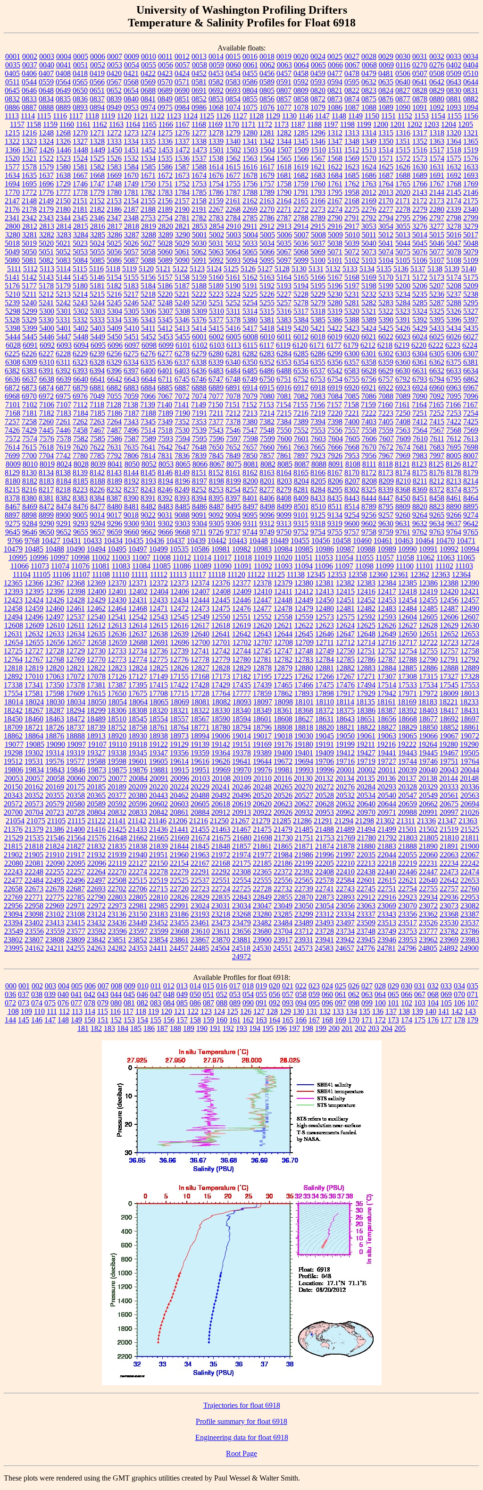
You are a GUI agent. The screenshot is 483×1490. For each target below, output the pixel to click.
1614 (216, 167)
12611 (76, 625)
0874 (351, 99)
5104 (385, 260)
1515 (402, 150)
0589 (267, 82)
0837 (97, 99)
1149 (355, 116)
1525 (97, 158)
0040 (46, 65)
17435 (241, 685)
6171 (317, 345)
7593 (165, 439)
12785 (345, 659)
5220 (165, 294)
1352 (419, 141)
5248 (165, 303)
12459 (34, 608)
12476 (241, 608)
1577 (12, 167)
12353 (336, 574)
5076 (419, 252)
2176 (12, 209)
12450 (324, 600)
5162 (250, 277)
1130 (289, 116)
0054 (131, 65)
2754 (165, 218)
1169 (215, 124)
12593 (386, 617)
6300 (351, 354)
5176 (12, 286)
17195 (262, 676)
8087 (301, 464)
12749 (324, 651)
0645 (12, 90)
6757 (385, 379)
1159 (50, 124)
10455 (300, 540)
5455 (182, 337)
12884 (386, 668)
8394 (199, 498)
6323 (80, 362)
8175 (419, 473)
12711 (325, 642)
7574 (29, 439)
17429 (220, 685)
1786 (216, 192)
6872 (12, 388)
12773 (117, 659)
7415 (436, 422)
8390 (131, 498)
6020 (351, 337)
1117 (76, 116)
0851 (182, 99)
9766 (15, 540)
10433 (92, 540)
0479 (368, 73)
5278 (300, 303)
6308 (12, 362)
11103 (464, 566)
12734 (137, 651)
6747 (216, 379)
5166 (317, 277)
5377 (216, 320)
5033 (250, 243)
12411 (283, 591)
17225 (283, 676)
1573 (419, 158)
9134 (334, 515)
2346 (97, 218)
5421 (317, 328)
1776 (46, 192)
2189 (165, 209)
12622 (303, 625)
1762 (351, 184)
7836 (182, 456)
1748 (114, 184)
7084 (334, 396)
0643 (453, 82)
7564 (419, 430)
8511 (335, 506)
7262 (80, 422)
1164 (132, 124)
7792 (114, 456)
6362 (436, 362)
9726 (216, 532)
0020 (300, 56)
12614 (137, 625)
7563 (402, 430)
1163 (116, 124)
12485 (428, 608)
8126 (453, 464)
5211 (29, 294)
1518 (453, 150)
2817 (114, 226)
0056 (165, 65)
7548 (267, 430)
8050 (132, 464)
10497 (137, 549)
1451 (131, 150)
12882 (345, 668)
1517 (436, 150)
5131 (316, 269)
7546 (233, 430)
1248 (46, 133)
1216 (29, 133)
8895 (470, 506)
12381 (324, 583)
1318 (436, 133)
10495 (117, 549)
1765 (402, 184)
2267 (216, 209)
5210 (12, 294)
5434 (453, 328)
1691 (436, 175)
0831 (470, 90)
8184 (63, 481)
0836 (80, 99)
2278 (402, 209)
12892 (13, 676)
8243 (148, 490)
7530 (182, 430)
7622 (97, 447)
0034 (470, 56)
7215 (283, 413)
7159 (368, 405)
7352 (182, 422)
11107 (81, 574)
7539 (199, 430)
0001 (12, 56)
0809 (300, 90)
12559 (303, 617)
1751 (165, 184)
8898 (29, 515)
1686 (368, 175)
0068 (369, 65)
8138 (63, 473)
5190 (233, 286)
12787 (386, 659)
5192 (267, 286)
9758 (368, 532)
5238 (470, 294)
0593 (317, 82)
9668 (182, 532)
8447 (385, 498)
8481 (131, 506)
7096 (470, 396)
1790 (283, 192)
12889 (469, 668)
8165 (300, 473)
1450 (114, 150)
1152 (405, 116)
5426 (402, 328)
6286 (317, 354)
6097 (132, 345)
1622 (334, 167)
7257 (12, 422)
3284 (80, 235)
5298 (12, 311)
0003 (46, 56)
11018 (242, 557)
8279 (283, 490)
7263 (97, 422)
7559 (385, 430)
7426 (12, 430)
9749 (267, 532)
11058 (405, 557)
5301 (63, 311)
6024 (419, 337)
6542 (334, 371)
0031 (419, 56)
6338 (199, 362)
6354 (300, 362)
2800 (12, 226)
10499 (158, 549)
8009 (13, 464)
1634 (12, 175)
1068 (216, 107)
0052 (97, 65)
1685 (351, 175)
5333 (97, 320)
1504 (267, 150)
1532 (131, 158)
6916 (283, 388)
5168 (351, 277)
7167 (470, 405)
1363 (436, 141)
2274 (334, 209)
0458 (300, 73)
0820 (317, 90)
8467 (12, 506)
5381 (267, 320)
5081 (29, 260)
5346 (182, 320)
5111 (14, 269)
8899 (46, 515)
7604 (335, 439)
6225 (12, 354)
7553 (317, 430)
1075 (250, 107)
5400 (46, 328)
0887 (29, 107)
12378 (262, 583)
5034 (267, 243)
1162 (99, 124)
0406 (29, 73)
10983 (262, 549)
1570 (368, 158)
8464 (470, 498)
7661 (283, 447)
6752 (300, 379)
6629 (385, 371)
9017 (114, 515)
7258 (29, 422)
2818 (131, 226)
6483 (216, 371)
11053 (324, 557)
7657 (250, 447)
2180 (63, 209)
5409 (114, 328)
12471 (158, 608)
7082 (300, 396)
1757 (267, 184)
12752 (386, 651)
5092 (216, 260)
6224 (469, 345)
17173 (220, 676)
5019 (29, 243)
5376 (199, 320)
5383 (283, 320)
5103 (368, 260)
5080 (12, 260)
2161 (233, 201)
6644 (148, 379)
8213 (453, 481)
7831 (165, 456)
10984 (283, 549)
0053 (114, 65)
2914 (300, 226)
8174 (402, 473)
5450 (114, 337)
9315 (300, 523)
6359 (385, 362)
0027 (351, 56)
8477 (97, 506)
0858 (300, 99)
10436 (154, 540)
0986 (199, 107)
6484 (233, 371)
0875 (368, 99)
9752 (300, 532)
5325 (436, 311)
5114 (63, 269)
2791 (351, 218)
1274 (148, 133)
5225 (250, 294)
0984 (182, 107)
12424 (34, 600)
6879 (80, 388)
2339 (453, 209)
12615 (158, 625)
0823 (368, 90)
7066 (148, 396)
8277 (267, 490)
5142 (29, 277)
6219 (401, 345)
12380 (303, 583)
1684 (334, 175)
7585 (97, 439)
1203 (431, 124)
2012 (368, 192)
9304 (199, 523)
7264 (114, 422)
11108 (101, 574)
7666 (334, 447)
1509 (301, 150)
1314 (368, 133)
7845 (216, 456)
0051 (80, 65)
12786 (366, 659)
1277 (199, 133)
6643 (131, 379)
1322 (12, 141)
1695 (29, 184)
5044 (402, 243)
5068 (300, 252)
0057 (182, 65)
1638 (63, 175)
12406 (179, 591)
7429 (29, 430)
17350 (54, 685)
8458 (436, 498)
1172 (265, 124)
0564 (63, 82)
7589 (148, 439)
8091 (335, 464)
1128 (256, 116)
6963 (453, 388)
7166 (453, 405)
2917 (351, 226)
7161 (402, 405)
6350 (250, 362)
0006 (97, 56)
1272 (114, 133)
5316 (283, 311)
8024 (64, 464)
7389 (300, 422)
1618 (283, 167)
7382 (267, 422)
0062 (267, 65)
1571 (385, 158)
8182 (29, 481)
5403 (97, 328)
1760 (317, 184)
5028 (165, 243)
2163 (267, 201)
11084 (141, 566)
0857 (283, 99)
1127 (240, 116)
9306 (233, 523)
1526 (114, 158)
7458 (80, 430)
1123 (174, 116)
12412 (303, 591)
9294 (97, 523)
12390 (469, 583)
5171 (402, 277)
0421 (131, 73)
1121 (140, 116)
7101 (12, 405)
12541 (117, 617)
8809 (402, 506)
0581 (199, 82)
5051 (46, 252)
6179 (350, 345)
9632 (419, 523)
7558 (368, 430)
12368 (75, 583)
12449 (303, 600)
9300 (131, 523)
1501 (216, 150)
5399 (29, 328)
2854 (216, 226)
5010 (352, 235)
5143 (46, 277)
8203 (284, 481)
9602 (368, 523)
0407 (46, 73)
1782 (148, 192)
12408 (221, 591)
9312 (267, 523)
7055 (114, 396)
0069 (386, 65)
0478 (351, 73)
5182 (114, 286)
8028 (81, 464)
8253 (216, 490)
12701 (221, 642)
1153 (421, 116)
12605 (428, 617)
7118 (97, 405)
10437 (175, 540)
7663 (300, 447)
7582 (80, 439)
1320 (453, 133)
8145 (148, 473)
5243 (80, 303)
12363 (440, 574)
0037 (29, 65)
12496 (34, 617)
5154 (114, 277)
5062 (199, 252)
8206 (335, 481)
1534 (148, 158)
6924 (419, 388)
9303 (182, 523)
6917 (300, 388)
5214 (80, 294)
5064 (233, 252)
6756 (368, 379)
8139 (80, 473)
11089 (202, 566)
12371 (137, 583)
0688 (148, 90)
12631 (13, 634)
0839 (114, 99)
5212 (46, 294)
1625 (385, 167)
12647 (345, 634)
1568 (334, 158)
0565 (80, 82)
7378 (233, 422)
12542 (137, 617)
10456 (320, 540)
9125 (317, 515)
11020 (283, 557)
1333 (114, 141)
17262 (303, 676)
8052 (149, 464)
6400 (148, 371)
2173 (436, 201)
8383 (80, 498)
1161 (83, 124)
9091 (199, 515)
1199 (364, 124)
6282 (250, 354)
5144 (63, 277)
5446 (46, 337)
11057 (384, 557)
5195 (317, 286)
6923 (402, 388)
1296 (317, 133)
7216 (300, 413)
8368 (402, 490)
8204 (301, 481)
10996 (38, 557)
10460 (362, 540)
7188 (148, 413)
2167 (334, 201)
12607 (469, 617)
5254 (250, 303)
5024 (97, 243)
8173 (385, 473)
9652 (63, 532)
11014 (202, 557)
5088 (148, 260)
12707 (262, 642)
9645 (12, 532)
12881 (324, 668)
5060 (165, 252)
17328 (469, 676)
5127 (265, 269)
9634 (436, 523)
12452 (366, 600)
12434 (179, 600)
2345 (80, 218)
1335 (148, 141)
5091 (199, 260)
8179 (470, 473)
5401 (63, 328)
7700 (29, 456)
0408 (63, 73)
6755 (351, 379)
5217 (131, 294)
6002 (216, 337)
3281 (29, 235)
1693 (470, 175)
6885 (165, 388)
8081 (250, 464)
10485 (34, 549)
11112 (158, 574)
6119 (283, 345)
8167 (334, 473)
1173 (281, 124)
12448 (283, 600)
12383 (366, 583)
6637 (29, 379)
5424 (368, 328)
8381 (46, 498)
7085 (351, 396)
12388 (449, 583)
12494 (13, 617)
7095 (453, 396)
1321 (470, 133)
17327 (449, 676)
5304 (114, 311)
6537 (317, 371)
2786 (267, 218)
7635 (131, 447)
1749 (131, 184)
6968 (12, 396)
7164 (419, 405)
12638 (158, 634)
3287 (131, 235)
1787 (233, 192)
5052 (63, 252)
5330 (46, 320)
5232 (368, 294)
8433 (317, 498)
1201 (397, 124)
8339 (385, 490)
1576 (470, 158)
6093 (64, 345)
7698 (470, 447)
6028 (13, 345)
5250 (199, 303)
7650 (216, 447)
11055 (364, 557)
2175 (470, 201)
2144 (436, 192)
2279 (419, 209)
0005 (80, 56)
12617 (200, 625)
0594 (334, 82)
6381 (470, 362)
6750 (267, 379)
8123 (419, 464)
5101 (334, 260)
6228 (63, 354)
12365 (13, 583)
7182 (46, 413)
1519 (470, 150)
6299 (334, 354)
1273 (131, 133)
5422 (334, 328)
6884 (148, 388)
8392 (165, 498)
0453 (216, 73)
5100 (317, 260)
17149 (158, 676)
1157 (17, 124)
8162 (250, 473)
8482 (148, 506)
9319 (334, 523)
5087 (131, 260)
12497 (54, 617)
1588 (199, 167)
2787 (283, 218)
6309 (29, 362)
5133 (350, 269)
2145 (453, 192)
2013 (385, 192)
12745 (262, 651)
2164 (283, 201)
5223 (216, 294)
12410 (262, 591)
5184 (148, 286)
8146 (165, 473)
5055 (97, 252)
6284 (283, 354)
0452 (199, 73)
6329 (114, 362)
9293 (80, 523)
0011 (165, 56)
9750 (283, 532)
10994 (469, 549)
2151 (80, 201)
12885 (407, 668)
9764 (453, 532)
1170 (232, 124)
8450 (402, 498)
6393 (80, 371)
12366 (34, 583)
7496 (131, 430)
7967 (385, 456)
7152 (249, 405)
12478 (283, 608)
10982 (241, 549)
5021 (63, 243)
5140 (468, 269)
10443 (237, 540)
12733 (117, 651)
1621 (317, 167)
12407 (200, 591)
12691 (159, 642)
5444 (12, 337)
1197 (331, 124)
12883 (366, 668)
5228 (300, 294)
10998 (80, 557)
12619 (241, 625)
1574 (436, 158)
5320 (351, 311)
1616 (250, 167)
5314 (250, 311)
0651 (97, 90)
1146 (306, 116)
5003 (233, 235)
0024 (317, 56)
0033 (453, 56)
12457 (469, 600)
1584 (131, 167)
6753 (317, 379)
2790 (334, 218)
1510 (318, 150)
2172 (419, 201)
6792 (402, 379)
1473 (199, 150)
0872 (317, 99)
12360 (378, 574)
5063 (216, 252)
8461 (453, 498)
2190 (182, 209)
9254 (351, 515)
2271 (283, 209)
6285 (300, 354)
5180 (80, 286)
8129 (12, 473)
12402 (138, 591)
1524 (80, 158)
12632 (34, 634)
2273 (317, 209)
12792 (469, 659)
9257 (385, 515)
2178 (29, 209)
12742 (220, 651)
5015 (436, 235)
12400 (96, 591)
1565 (283, 158)
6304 (419, 354)
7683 (436, 447)
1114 (28, 116)
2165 (300, 201)
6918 (317, 388)
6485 (250, 371)
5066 (267, 252)
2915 (317, 226)
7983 (419, 456)
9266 (453, 515)
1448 (80, 150)
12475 (220, 608)
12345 (316, 574)
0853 (216, 99)
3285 (97, 235)
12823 (117, 668)
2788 (300, 218)
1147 (322, 116)
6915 (267, 388)
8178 (453, 473)
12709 (304, 642)
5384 (300, 320)
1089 (385, 107)
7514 (148, 430)
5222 (199, 294)
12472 (179, 608)
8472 (46, 506)
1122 (157, 116)
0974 (148, 107)
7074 (199, 396)
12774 (137, 659)
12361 (399, 574)
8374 (453, 490)
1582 (97, 167)
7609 (403, 439)
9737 (233, 532)
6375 (453, 362)
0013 (199, 56)
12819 (34, 668)
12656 (55, 642)
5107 (436, 260)
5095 (267, 260)
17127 (137, 676)
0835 (63, 99)
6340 (233, 362)
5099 (300, 260)
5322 (385, 311)
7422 (453, 422)
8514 (351, 506)
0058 (199, 65)
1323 (29, 141)
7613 (470, 439)
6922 (385, 388)
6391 (46, 371)
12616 (179, 625)
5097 (283, 260)
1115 (44, 116)
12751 (366, 651)
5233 (385, 294)
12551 (241, 617)
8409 (300, 498)
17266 (324, 676)
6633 (453, 371)
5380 (250, 320)
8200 (250, 481)
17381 (96, 685)
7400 (351, 422)
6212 (367, 345)
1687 (385, 175)
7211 (216, 413)
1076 (267, 107)
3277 (436, 226)
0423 (165, 73)
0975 (165, 107)
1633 (470, 167)
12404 (159, 591)
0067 (352, 65)
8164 (283, 473)
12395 (34, 591)
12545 (179, 617)
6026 (453, 337)
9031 (165, 515)
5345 (165, 320)
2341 (12, 218)
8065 (183, 464)
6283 (267, 354)
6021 (368, 337)
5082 (46, 260)
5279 (317, 303)
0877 (402, 99)
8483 (165, 506)
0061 (250, 65)
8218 (63, 490)
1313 (351, 133)
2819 (148, 226)
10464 (424, 540)
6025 (436, 337)
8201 (267, 481)
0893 (80, 107)
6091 (30, 345)
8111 (369, 464)
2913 (283, 226)
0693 (233, 90)
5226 (267, 294)
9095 (250, 515)
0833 (29, 99)
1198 (347, 124)
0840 (131, 99)
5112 (30, 269)
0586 (250, 82)
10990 (407, 549)
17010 (34, 676)
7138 (130, 405)
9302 (165, 523)
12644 (283, 634)
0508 (436, 73)
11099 (384, 566)
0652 (114, 90)
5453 (165, 337)
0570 (165, 82)
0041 (63, 65)
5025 (114, 243)
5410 (131, 328)
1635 (29, 175)
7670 (368, 447)
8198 (216, 481)
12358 (357, 574)
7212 (233, 413)
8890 (453, 506)
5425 (385, 328)
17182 (241, 676)
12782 (283, 659)
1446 (63, 150)
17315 (428, 676)
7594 (182, 439)
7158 (351, 405)
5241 (46, 303)
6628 (368, 371)
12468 (137, 608)
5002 (216, 235)
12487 (449, 608)
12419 (428, 591)
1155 (454, 116)
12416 (366, 591)
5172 (419, 277)
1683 (317, 175)
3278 (453, 226)
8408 (283, 498)
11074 (60, 566)
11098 (364, 566)
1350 (385, 141)
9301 (148, 523)
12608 (13, 625)
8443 (351, 498)
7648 (199, 447)
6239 (97, 354)
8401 (250, 498)
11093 (283, 566)
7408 (402, 422)
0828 (419, 90)
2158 (199, 201)
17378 (75, 685)
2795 (402, 218)
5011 (369, 235)
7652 (233, 447)
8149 (182, 473)
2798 (453, 218)
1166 (165, 124)
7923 (317, 456)
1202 (414, 124)
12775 (158, 659)
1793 (317, 192)
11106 (61, 574)
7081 (283, 396)
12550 (220, 617)
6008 (250, 337)
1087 (351, 107)
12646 (324, 634)
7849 (233, 456)
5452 (148, 337)
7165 (436, 405)
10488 (54, 549)
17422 (179, 685)
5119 (129, 269)
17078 (96, 676)
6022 (385, 337)
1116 (60, 116)
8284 (317, 490)
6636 (12, 379)
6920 (351, 388)
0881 (453, 99)
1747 (97, 184)
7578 (63, 439)
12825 (158, 668)
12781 (262, 659)
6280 (216, 354)
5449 (97, 337)
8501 (301, 506)
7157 (334, 405)
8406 (267, 498)
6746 (199, 379)
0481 (385, 73)
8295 (334, 490)
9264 (419, 515)
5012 (385, 235)
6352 (267, 362)
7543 (216, 430)
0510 (470, 73)
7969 (402, 456)
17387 (117, 685)
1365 (470, 141)
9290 (46, 523)
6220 (418, 345)
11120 (236, 574)
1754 (216, 184)
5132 (333, 269)
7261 (63, 422)
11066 (19, 566)
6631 (419, 371)
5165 (300, 277)
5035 (283, 243)
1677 (233, 175)
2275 (351, 209)
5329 (29, 320)
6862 (470, 379)
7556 (334, 430)
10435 (134, 540)
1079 (317, 107)
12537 (75, 617)
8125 (436, 464)
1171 (248, 124)
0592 (300, 82)
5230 (334, 294)
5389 (368, 320)
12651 (428, 634)
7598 (250, 439)
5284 (402, 303)
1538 (216, 158)
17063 (54, 676)
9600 (351, 523)
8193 (148, 481)
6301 (368, 354)
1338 (199, 141)
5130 (299, 269)
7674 (402, 447)
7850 (250, 456)
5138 (434, 269)
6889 (216, 388)
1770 (12, 192)
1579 (46, 167)
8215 (12, 490)
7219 (317, 413)
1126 (223, 116)
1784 (182, 192)
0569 (148, 82)
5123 (197, 269)
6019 (334, 337)
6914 (250, 388)
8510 (318, 506)
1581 (80, 167)
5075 (402, 252)
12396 (55, 591)
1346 (317, 141)
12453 (386, 600)
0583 (233, 82)
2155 (148, 201)
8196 (182, 481)
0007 (114, 56)
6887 (182, 388)
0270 (419, 65)
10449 (279, 540)
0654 (131, 90)
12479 (303, 608)
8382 (63, 498)
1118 (92, 116)
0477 (334, 73)
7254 (470, 413)
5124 (214, 269)
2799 (470, 218)
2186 (114, 209)
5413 (182, 328)
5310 (216, 311)
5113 (47, 269)
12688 (138, 642)
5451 (131, 337)
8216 (29, 490)
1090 (402, 107)
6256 (114, 354)
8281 (300, 490)
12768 (54, 659)
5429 (419, 328)
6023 (402, 337)
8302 (351, 490)
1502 (233, 150)
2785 (250, 218)
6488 (283, 371)
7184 (80, 413)
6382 (12, 371)
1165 (149, 124)
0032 (436, 56)
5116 (96, 269)
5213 (63, 294)
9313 (283, 523)
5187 (182, 286)
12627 (407, 625)
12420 (449, 591)
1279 (233, 133)
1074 (233, 107)
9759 (385, 532)
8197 (199, 481)
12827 (200, 668)
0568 (131, 82)
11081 (101, 566)
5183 (131, 286)
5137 (417, 269)
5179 (63, 286)
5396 (453, 320)
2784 (233, 218)
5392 (419, 320)
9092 (216, 515)
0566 (97, 82)
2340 (470, 209)
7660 (267, 447)
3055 (402, 226)
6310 (46, 362)
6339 (216, 362)
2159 (216, 201)
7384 (283, 422)
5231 (351, 294)
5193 (283, 286)
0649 (63, 90)
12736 (158, 651)
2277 (385, 209)
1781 (131, 192)
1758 (283, 184)
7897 (300, 456)
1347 (334, 141)
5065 (250, 252)
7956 (368, 456)
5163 (267, 277)
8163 (267, 473)
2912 (267, 226)
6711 (165, 379)
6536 (300, 371)
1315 (385, 133)
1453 (165, 150)
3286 (114, 235)
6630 (402, 371)
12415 (345, 591)
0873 (334, 99)
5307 (165, 311)
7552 (300, 430)
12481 (345, 608)
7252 (436, 413)
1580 (63, 167)
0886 (12, 107)
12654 (13, 642)
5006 (284, 235)
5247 (148, 303)
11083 (121, 566)
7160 (385, 405)
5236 (436, 294)
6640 (80, 379)
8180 (12, 481)
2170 (385, 201)
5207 (436, 286)
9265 (436, 515)
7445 (46, 430)
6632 (436, 371)
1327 (80, 141)
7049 (97, 396)
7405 (385, 422)
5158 (182, 277)
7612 (453, 439)
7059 (131, 396)
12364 (461, 574)
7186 (114, 413)
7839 (199, 456)
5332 (80, 320)
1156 (471, 116)
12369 (96, 583)
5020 (46, 243)
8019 (47, 464)
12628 (428, 625)
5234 (402, 294)
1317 (419, 133)
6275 (131, 354)
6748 (233, 379)
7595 (199, 439)
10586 (200, 549)
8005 (453, 456)
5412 (165, 328)
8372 (436, 490)
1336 (165, 141)
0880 (436, 99)
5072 (351, 252)
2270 (267, 209)
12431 (137, 600)
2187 (131, 209)
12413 (324, 591)
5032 (233, 243)
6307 (470, 354)
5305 (131, 311)
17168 (200, 676)
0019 (283, 56)
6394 (97, 371)
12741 (200, 651)
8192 (131, 481)
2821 (182, 226)
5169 (368, 277)
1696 (46, 184)
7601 (301, 439)
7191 (199, 413)
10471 (466, 540)
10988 (366, 549)
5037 (317, 243)
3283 (63, 235)
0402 (453, 65)
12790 (428, 659)
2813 (46, 226)
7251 (419, 413)
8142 (97, 473)
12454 (407, 600)
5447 (63, 337)
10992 (449, 549)
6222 (435, 345)
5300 (46, 311)
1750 (148, 184)
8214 (470, 481)
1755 (233, 184)
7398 (334, 422)
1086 (334, 107)
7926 (334, 456)
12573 (324, 617)
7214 (267, 413)
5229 (317, 294)
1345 (300, 141)
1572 (402, 158)
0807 (283, 90)
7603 (318, 439)
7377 (216, 422)
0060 (233, 65)
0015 (233, 56)
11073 (40, 566)
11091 (242, 566)
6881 (97, 388)
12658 (96, 642)
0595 (351, 82)
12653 (469, 634)
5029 (182, 243)
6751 (283, 379)
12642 (241, 634)
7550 (283, 430)
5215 (97, 294)
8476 (80, 506)
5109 (470, 260)
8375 (470, 490)
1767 (436, 184)
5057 (131, 252)
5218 (148, 294)
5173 (436, 277)
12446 (241, 600)
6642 (114, 379)
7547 (250, 430)
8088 (318, 464)
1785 (199, 192)
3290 (182, 235)
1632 (453, 167)
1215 (12, 133)
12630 (469, 625)
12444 (200, 600)
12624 (345, 625)
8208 (369, 481)
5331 (63, 320)
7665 (317, 447)
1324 (46, 141)
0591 (283, 82)
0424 (182, 73)
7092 (436, 396)
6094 (81, 345)
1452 (148, 150)
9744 (250, 532)
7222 (368, 413)
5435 (470, 328)
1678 (250, 175)
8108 (352, 464)
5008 (318, 235)
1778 (80, 192)
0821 (334, 90)
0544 (29, 82)
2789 (317, 218)
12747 (283, 651)
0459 (317, 73)
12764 (13, 659)
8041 (115, 464)
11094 (303, 566)
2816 (97, 226)
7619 (63, 447)
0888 (46, 107)
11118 (216, 574)
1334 (131, 141)
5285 (419, 303)
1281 (267, 133)
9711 (199, 532)
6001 (199, 337)
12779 (220, 659)
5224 (233, 294)
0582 (216, 82)
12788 (407, 659)
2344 (63, 218)
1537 (199, 158)
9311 (250, 523)
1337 (182, 141)
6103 (217, 345)
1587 (182, 167)
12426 (54, 600)
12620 (262, 625)
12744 (241, 651)
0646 (29, 90)
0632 (368, 82)
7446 (63, 430)
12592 (366, 617)
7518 (165, 430)
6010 (267, 337)
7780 (80, 456)
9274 (470, 515)
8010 (30, 464)
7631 (114, 447)
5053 (80, 252)
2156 (165, 201)
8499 (284, 506)
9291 (63, 523)
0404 (470, 65)
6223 (452, 345)
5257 (283, 303)
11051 (303, 557)
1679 (267, 175)
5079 (470, 252)
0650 (80, 90)
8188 (97, 481)
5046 (436, 243)
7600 (284, 439)
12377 (241, 583)
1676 (216, 175)
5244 (97, 303)
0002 (29, 56)
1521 (29, 158)
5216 (114, 294)
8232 (114, 490)
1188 (314, 124)
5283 (385, 303)
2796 (419, 218)
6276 (148, 354)
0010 (148, 56)
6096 (115, 345)
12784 (324, 659)
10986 (324, 549)
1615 (233, 167)
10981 (220, 549)
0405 (12, 73)
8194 (165, 481)
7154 (283, 405)
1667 (80, 175)
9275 (12, 523)
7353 (199, 422)
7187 (131, 413)
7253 (453, 413)
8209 (386, 481)
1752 (182, 184)
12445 (220, 600)
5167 (334, 277)
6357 (351, 362)
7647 (182, 447)
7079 (250, 396)
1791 (300, 192)
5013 (402, 235)
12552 (262, 617)
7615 (29, 447)
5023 (80, 243)
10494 (96, 549)
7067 (165, 396)
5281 (351, 303)
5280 (334, 303)
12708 (283, 642)
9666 (165, 532)
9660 (131, 532)
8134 (46, 473)
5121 (163, 269)
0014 (216, 56)
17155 (179, 676)
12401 (117, 591)
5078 (453, 252)
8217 (46, 490)
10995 (17, 557)
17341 (34, 685)
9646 (29, 532)
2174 (453, 201)
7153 (266, 405)
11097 (344, 566)
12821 (75, 668)
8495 (233, 506)
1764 (385, 184)
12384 (386, 583)
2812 (29, 226)
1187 (298, 124)
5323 (402, 311)
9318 (317, 523)
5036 (300, 243)
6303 (402, 354)
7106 (46, 405)
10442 (217, 540)
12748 (303, 651)
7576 (46, 439)
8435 (334, 498)
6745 (182, 379)
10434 (113, 540)
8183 (46, 481)
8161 (233, 473)
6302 (385, 354)
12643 (262, 634)
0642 (436, 82)
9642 (470, 523)
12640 (200, 634)
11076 (80, 566)
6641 (97, 379)
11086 (182, 566)
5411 (148, 328)
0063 (284, 65)
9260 (402, 515)
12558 (283, 617)
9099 (283, 515)
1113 (12, 116)
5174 (453, 277)
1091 (419, 107)
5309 (199, 311)
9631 (402, 523)
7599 (267, 439)
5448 (80, 337)
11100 (405, 566)
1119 (108, 116)
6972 (46, 396)
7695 (453, 447)
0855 (250, 99)
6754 (334, 379)
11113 (178, 574)
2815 (80, 226)
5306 (148, 311)
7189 (165, 413)
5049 (12, 252)
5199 (385, 286)
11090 (222, 566)
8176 (436, 473)
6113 (233, 345)
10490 (75, 549)
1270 (80, 133)
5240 (29, 303)
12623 (324, 625)
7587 (131, 439)
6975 (63, 396)
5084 (80, 260)
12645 (303, 634)
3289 (165, 235)
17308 (407, 676)
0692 (216, 90)
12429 (96, 600)
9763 (436, 532)
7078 (233, 396)
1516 (419, 150)
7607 (386, 439)
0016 (250, 56)
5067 (283, 252)
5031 (216, 243)
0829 (436, 90)
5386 (334, 320)
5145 (80, 277)
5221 (182, 294)
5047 (453, 243)
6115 (250, 345)
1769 (470, 184)
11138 (296, 574)
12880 (303, 668)
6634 (470, 371)
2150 (63, 201)
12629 (449, 625)
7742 (63, 456)
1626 (402, 167)
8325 (368, 490)
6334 (131, 362)
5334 (114, 320)
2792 (368, 218)
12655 (34, 642)
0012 (182, 56)
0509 (453, 73)
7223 (385, 413)
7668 (351, 447)
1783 (165, 192)
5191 (250, 286)
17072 (75, 676)
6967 (470, 388)
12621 (283, 625)
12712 (345, 642)
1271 (97, 133)
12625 (366, 625)
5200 (402, 286)
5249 (182, 303)
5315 (267, 311)
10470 (445, 540)
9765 (470, 532)
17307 (386, 676)
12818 (13, 668)
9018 (131, 515)
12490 (469, 608)
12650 (407, 634)
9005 (80, 515)
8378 (12, 498)
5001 (199, 235)
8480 (114, 506)
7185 (97, 413)
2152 (97, 201)
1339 (216, 141)
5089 (165, 260)
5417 (250, 328)
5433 (436, 328)
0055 (148, 65)
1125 (207, 116)
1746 (80, 184)
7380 (250, 422)
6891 (233, 388)
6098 (149, 345)
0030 (402, 56)
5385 (317, 320)
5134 (367, 269)
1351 (402, 141)
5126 (248, 269)
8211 (420, 481)
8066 (200, 464)
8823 (436, 506)
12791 (449, 659)
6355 (317, 362)
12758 (469, 651)
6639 (63, 379)
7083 (317, 396)
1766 (419, 184)
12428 (75, 600)
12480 (324, 608)
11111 (139, 574)
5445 (29, 337)
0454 (233, 73)
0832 (12, 99)
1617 (267, 167)
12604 (407, 617)
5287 (436, 303)
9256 (368, 515)
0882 (470, 99)
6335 (148, 362)
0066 (335, 65)
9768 (32, 540)
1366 (12, 150)
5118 (113, 269)
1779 (97, 192)
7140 (164, 405)
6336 (165, 362)
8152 (216, 473)
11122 (256, 574)
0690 (182, 90)
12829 (241, 668)
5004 (250, 235)
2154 (131, 201)
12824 (137, 668)
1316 (402, 133)
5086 (114, 260)
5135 (383, 269)
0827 (402, 90)
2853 (199, 226)
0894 (97, 107)
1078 (300, 107)
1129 (273, 116)
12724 (469, 642)
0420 (114, 73)
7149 (198, 405)
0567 (114, 82)
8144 (131, 473)
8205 (318, 481)
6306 (453, 354)
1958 (351, 192)
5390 (385, 320)
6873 (29, 388)
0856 (267, 99)
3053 (368, 226)
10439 (196, 540)
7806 (131, 456)
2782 (199, 218)
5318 (317, 311)
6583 (351, 371)
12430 (117, 600)
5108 (453, 260)
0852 (199, 99)
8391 (148, 498)
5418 (267, 328)
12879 (283, 668)
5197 (351, 286)
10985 (303, 549)
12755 (428, 651)
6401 (165, 371)
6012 (300, 337)
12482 (366, 608)
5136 (400, 269)
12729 (75, 651)
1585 (148, 167)
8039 (98, 464)
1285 (300, 133)
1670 (131, 175)
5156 (148, 277)
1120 (124, 116)
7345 (148, 422)
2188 (148, 209)
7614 (12, 447)
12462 (96, 608)
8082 (267, 464)
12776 (179, 659)
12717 (407, 642)
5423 (351, 328)
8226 (97, 490)
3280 (12, 235)
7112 (80, 405)
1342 (267, 141)
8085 (284, 464)
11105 (41, 574)
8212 (436, 481)
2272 (300, 209)
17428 (200, 685)
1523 (63, 158)
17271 (366, 676)
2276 (368, 209)
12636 (117, 634)
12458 (13, 608)
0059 (216, 65)
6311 (63, 362)
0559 (46, 82)
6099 (166, 345)
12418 (407, 591)
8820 (419, 506)
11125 (276, 574)
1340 (233, 141)
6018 (317, 337)
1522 (46, 158)
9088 (182, 515)
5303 (97, 311)
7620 (80, 447)
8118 (385, 464)
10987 (345, 549)
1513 (368, 150)
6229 (80, 354)
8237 (131, 490)
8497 (250, 506)
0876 (385, 99)
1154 (438, 116)
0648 (46, 90)
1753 (199, 184)
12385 (407, 583)
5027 (148, 243)
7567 (436, 430)
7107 (63, 405)
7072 (182, 396)
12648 (366, 634)
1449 (97, 150)
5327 (470, 311)
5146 (97, 277)
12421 (469, 591)
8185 (80, 481)
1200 (380, 124)
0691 (199, 90)
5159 (199, 277)
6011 (284, 337)
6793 (419, 379)
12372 (158, 583)
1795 (334, 192)
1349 (368, 141)
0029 (385, 56)
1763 (368, 184)
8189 (114, 481)
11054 (344, 557)
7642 (165, 447)
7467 (97, 430)
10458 (341, 540)
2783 (216, 218)
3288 (148, 235)
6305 (436, 354)
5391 (402, 320)
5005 (267, 235)
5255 (267, 303)
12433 (158, 600)
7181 (29, 413)
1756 (250, 184)
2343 (46, 218)
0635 (385, 82)
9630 (385, 523)
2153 (114, 201)
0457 (283, 73)
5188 (199, 286)
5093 (233, 260)
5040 (368, 243)
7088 (385, 396)
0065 (318, 65)
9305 (216, 523)
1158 (33, 124)
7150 (215, 405)
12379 (283, 583)
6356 (334, 362)
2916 (334, 226)
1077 (283, 107)
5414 (199, 328)
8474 (63, 506)
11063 (445, 557)
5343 (148, 320)
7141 (181, 405)
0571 (182, 82)
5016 (453, 235)
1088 (368, 107)
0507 (419, 73)
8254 (233, 490)
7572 (12, 439)
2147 (12, 201)
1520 (12, 158)
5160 (216, 277)
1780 (114, 192)
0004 (63, 56)
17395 (137, 685)
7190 (182, 413)
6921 (368, 388)
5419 (283, 328)
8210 (403, 481)
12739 (179, 651)
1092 (436, 107)
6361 (419, 362)
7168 (12, 413)
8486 (199, 506)
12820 (54, 668)
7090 (419, 396)
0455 (250, 73)
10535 (179, 549)
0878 (419, 99)
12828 (220, 668)
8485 (182, 506)
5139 (451, 269)
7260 (46, 422)
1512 (351, 150)
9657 (97, 532)
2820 (165, 226)
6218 (384, 345)
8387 (114, 498)
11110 (120, 574)
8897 (12, 515)
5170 (385, 277)
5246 (131, 303)
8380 (29, 498)
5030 (199, 243)
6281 (233, 354)
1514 (385, 150)
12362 (419, 574)
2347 (114, 218)
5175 (470, 277)
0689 (165, 90)
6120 (300, 345)
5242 (63, 303)
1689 (419, 175)
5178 (46, 286)
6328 (97, 362)
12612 (96, 625)
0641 (419, 82)
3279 (470, 226)
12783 (303, 659)
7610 (420, 439)
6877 (63, 388)
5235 (419, 294)
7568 (453, 430)
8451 (419, 498)
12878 (262, 668)
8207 (352, 481)
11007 (141, 557)
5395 (436, 320)
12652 (449, 634)
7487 (114, 430)
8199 (233, 481)
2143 (419, 192)
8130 (29, 473)
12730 (96, 651)
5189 (216, 286)
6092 (47, 345)
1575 (453, 158)
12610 (55, 625)
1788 (250, 192)
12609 (34, 625)
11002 (101, 557)
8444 (368, 498)
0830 (453, 90)
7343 (131, 422)
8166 (317, 473)
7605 (352, 439)
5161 (233, 277)
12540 (96, 617)
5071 (334, 252)
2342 (29, 218)
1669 (114, 175)
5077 (436, 252)
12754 (407, 651)
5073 (368, 252)
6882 (114, 388)
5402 (80, 328)
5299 (29, 311)
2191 (199, 209)
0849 (165, 99)
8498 (267, 506)
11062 (425, 557)
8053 (166, 464)
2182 (97, 209)
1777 (63, 192)
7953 (351, 456)
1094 (470, 107)
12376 (220, 583)
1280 (250, 133)
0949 (114, 107)
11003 (121, 557)
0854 (233, 99)
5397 (470, 320)
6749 (250, 379)
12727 (34, 651)
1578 (29, 167)
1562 (233, 158)
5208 (453, 286)
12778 (200, 659)
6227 (46, 354)
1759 (300, 184)
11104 (22, 574)
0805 (267, 90)
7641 (148, 447)
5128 (282, 269)
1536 (182, 158)
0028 (368, 56)
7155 (300, 405)
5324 (419, 311)
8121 (402, 464)
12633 (54, 634)
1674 (199, 175)
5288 (453, 303)
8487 (216, 506)
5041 (385, 243)
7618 (46, 447)
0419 (97, 73)
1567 (317, 158)
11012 (182, 557)
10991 (428, 549)
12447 (262, 600)
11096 (324, 566)
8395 (216, 498)
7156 (317, 405)
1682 (300, 175)
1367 (29, 150)
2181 (80, 209)
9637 (453, 523)
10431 (71, 540)
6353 (283, 362)
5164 (283, 277)
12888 (449, 668)
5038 (334, 243)
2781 (182, 218)
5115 (80, 269)
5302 (80, 311)
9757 (351, 532)
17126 (117, 676)
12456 (449, 600)
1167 (182, 124)
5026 (131, 243)
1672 (165, 175)
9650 (46, 532)
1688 (402, 175)
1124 (190, 116)
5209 (470, 286)
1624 (368, 167)
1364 (453, 141)
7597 (233, 439)
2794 (385, 218)
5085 (97, 260)
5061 (182, 252)
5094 (250, 260)
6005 (233, 337)
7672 (385, 447)
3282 (46, 235)
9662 (148, 532)
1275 (165, 133)
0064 (301, 65)
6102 (200, 345)
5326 (453, 311)
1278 (216, 133)
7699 (12, 456)
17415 (158, 685)
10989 (386, 549)
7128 (113, 405)
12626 (386, 625)
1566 (300, 158)
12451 (345, 600)
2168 (351, 201)
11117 (197, 574)
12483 (386, 608)
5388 (351, 320)
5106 (419, 260)
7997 (436, 456)
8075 (234, 464)
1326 (63, 141)
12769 (75, 659)
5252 (233, 303)
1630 (419, 167)
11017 (222, 557)
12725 (13, 651)
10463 (403, 540)
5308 (182, 311)
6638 (46, 379)
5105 (402, 260)
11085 (161, 566)
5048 (470, 243)
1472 (182, 150)
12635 (96, 634)
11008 (161, 557)
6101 (183, 345)
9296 (114, 523)
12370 (117, 583)
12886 (428, 668)
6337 (182, 362)
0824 (385, 90)
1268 (63, 133)
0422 (148, 73)
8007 (470, 456)
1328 (97, 141)
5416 (233, 328)
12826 (179, 668)
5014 (419, 235)
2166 (317, 201)
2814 (63, 226)
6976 (80, 396)
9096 (267, 515)
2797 (436, 218)
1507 (284, 150)
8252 (199, 490)
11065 (466, 557)
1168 (199, 124)
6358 (368, 362)
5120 (146, 269)
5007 (301, 235)
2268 (233, 209)
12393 (13, 591)
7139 (147, 405)
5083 (63, 260)
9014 (97, 515)
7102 (29, 405)
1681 (283, 175)
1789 (267, 192)
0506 (402, 73)
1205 (465, 124)
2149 (46, 201)
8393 (182, 498)
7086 (368, 396)
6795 (453, 379)
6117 (266, 345)
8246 (165, 490)
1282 (283, 133)
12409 (242, 591)
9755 (334, 532)
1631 (436, 167)
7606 (369, 439)
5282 (368, 303)
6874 (46, 388)
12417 (386, 591)
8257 (250, 490)
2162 (250, 201)
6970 (29, 396)
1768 (453, 184)
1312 (334, 133)
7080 (267, 396)
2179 (46, 209)
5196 (334, 286)
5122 (180, 269)
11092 (263, 566)
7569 (470, 430)
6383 (29, 371)
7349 (165, 422)
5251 (216, 303)
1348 (351, 141)
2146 (470, 192)
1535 (165, 158)
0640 (402, 82)
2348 (131, 218)
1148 (339, 116)
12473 (200, 608)
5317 (300, 311)
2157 (182, 201)
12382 (345, 583)
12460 (54, 608)
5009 (335, 235)
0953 (131, 107)
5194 (300, 286)
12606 (449, 617)
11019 (263, 557)
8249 (182, 490)
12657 (76, 642)
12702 (242, 642)
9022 (148, 515)
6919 (334, 388)
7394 (317, 422)
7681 (419, 447)
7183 (63, 413)
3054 (385, 226)
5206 (419, 286)
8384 (97, 498)
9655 (80, 532)
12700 (200, 642)
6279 (199, 354)
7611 (437, 439)
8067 (217, 464)
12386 (428, 583)
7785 (97, 456)
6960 (436, 388)
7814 (148, 456)
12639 (179, 634)
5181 (97, 286)
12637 (137, 634)
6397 (131, 371)
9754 (317, 532)
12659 (117, 642)
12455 (428, 600)
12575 (345, 617)
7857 (267, 456)
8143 (114, 473)
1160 (66, 124)
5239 (12, 303)
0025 (334, 56)
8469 (29, 506)
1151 (388, 116)
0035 (12, 65)
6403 (182, 371)
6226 (29, 354)
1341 (250, 141)
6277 (165, 354)
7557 (351, 430)
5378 (233, 320)
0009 (131, 56)
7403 (368, 422)
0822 (351, 90)
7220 (334, 413)
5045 (419, 243)
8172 (368, 473)
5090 (182, 260)
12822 (96, 668)
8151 (199, 473)
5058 (148, 252)
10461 (383, 540)
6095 (98, 345)
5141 (12, 277)
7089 (402, 396)
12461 (75, 608)
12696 (179, 642)
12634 (75, 634)
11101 (424, 566)
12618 (220, 625)
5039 (351, 243)
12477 (262, 608)
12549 (200, 617)
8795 (385, 506)
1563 (250, 158)
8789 (368, 506)
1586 (165, 167)
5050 (29, 252)
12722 (428, 642)
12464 (117, 608)
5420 (300, 328)
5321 (368, 311)
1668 (97, 175)
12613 (117, 625)
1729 (63, 184)
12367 (54, 583)
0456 (267, 73)
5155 (131, 277)
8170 (351, 473)
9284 (29, 523)
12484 (407, 608)
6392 (63, 371)
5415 (216, 328)
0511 (12, 82)
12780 (241, 659)
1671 (148, 175)
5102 (351, 260)
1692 (453, 175)
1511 (335, 150)
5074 (385, 252)
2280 (436, 209)
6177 (333, 345)
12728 (54, 651)
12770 (96, 659)
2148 (29, 201)
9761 (402, 532)
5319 (334, 311)
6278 (182, 354)
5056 (114, 252)
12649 (386, 634)
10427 (51, 540)
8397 (233, 498)
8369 (419, 490)
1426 (46, 150)
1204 (448, 124)
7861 (283, 456)
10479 (13, 549)
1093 (453, 107)
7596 (216, 439)
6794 (436, 379)
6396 (114, 371)
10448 (258, 540)
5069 (317, 252)
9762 (419, 532)
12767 (34, 659)
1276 (182, 133)
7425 (470, 422)
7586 (114, 439)
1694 (12, 184)
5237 (453, 294)
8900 (63, 515)
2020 (402, 192)
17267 (345, 676)
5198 (368, 286)
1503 (250, 150)
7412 (419, 422)
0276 (436, 65)
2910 (233, 226)
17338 (13, 685)
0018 (267, 56)
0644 (470, 82)
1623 (351, 167)
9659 (114, 532)
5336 (131, 320)
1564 (267, 158)
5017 (470, 235)
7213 (250, 413)
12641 (220, 634)
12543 (158, 617)
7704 (46, 456)
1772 (29, 192)
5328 (12, 320)
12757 (449, 651)
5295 (470, 303)
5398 (12, 328)
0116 (403, 65)
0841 (148, 99)
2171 (402, 201)
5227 (283, 294)
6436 (199, 371)
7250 (402, 413)
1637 (46, 175)
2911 (250, 226)
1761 (334, 184)
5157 (165, 277)
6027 (470, 337)
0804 (250, 90)
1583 (114, 167)
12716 (386, 642)
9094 (233, 515)
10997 (59, 557)
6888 (199, 388)
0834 (46, 99)
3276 (419, 226)
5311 (233, 311)
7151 (232, 405)
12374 (200, 583)
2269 (250, 209)
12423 (13, 600)
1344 (283, 141)
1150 (372, 116)
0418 (80, 73)
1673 (182, 175)
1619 (300, 167)
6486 (267, 371)
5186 (165, 286)
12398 (76, 591)
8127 (470, 464)
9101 (300, 515)
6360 (402, 362)
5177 (29, 286)
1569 (351, 158)
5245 (114, 303)
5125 (231, 269)
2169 (368, 201)
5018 (12, 243)
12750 (345, 651)
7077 (216, 396)
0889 (63, 107)
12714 (366, 642)
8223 (80, 490)
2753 (148, 218)
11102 (444, 566)
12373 (179, 583)
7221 (351, 413)
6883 (131, 388)
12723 (449, 642)
